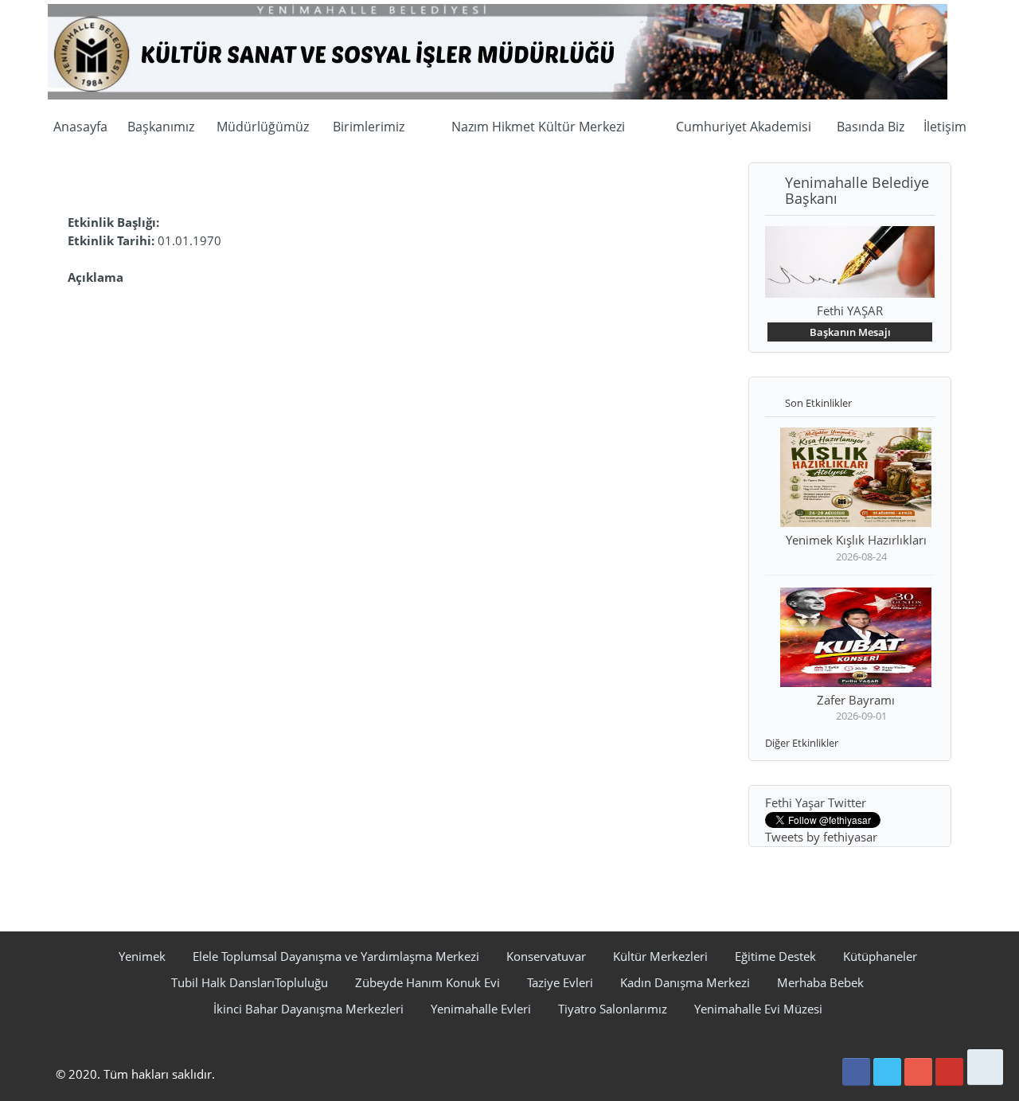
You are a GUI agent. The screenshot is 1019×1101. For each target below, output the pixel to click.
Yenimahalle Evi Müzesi (758, 1009)
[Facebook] (856, 1072)
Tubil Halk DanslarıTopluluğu (249, 982)
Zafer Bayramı (856, 700)
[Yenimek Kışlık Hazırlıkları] (855, 479)
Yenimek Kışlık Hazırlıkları (856, 540)
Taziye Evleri (560, 982)
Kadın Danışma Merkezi (685, 982)
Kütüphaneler (880, 956)
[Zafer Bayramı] (855, 638)
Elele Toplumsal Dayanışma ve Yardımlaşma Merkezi (336, 956)
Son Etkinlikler (818, 402)
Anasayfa (80, 126)
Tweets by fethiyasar (821, 837)
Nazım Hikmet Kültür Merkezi (538, 126)
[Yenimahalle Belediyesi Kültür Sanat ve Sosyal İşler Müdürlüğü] (497, 50)
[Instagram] (918, 1072)
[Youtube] (949, 1072)
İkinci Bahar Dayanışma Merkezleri (308, 1009)
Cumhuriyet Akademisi (743, 126)
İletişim (944, 126)
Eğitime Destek (775, 956)
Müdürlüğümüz (263, 126)
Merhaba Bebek (820, 982)
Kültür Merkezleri (660, 956)
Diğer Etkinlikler (801, 743)
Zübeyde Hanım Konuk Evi (427, 982)
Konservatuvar (546, 956)
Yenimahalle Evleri (481, 1009)
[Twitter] (887, 1072)
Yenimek (142, 956)
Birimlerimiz (368, 126)
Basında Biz (870, 126)
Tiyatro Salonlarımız (612, 1009)
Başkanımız (160, 126)
